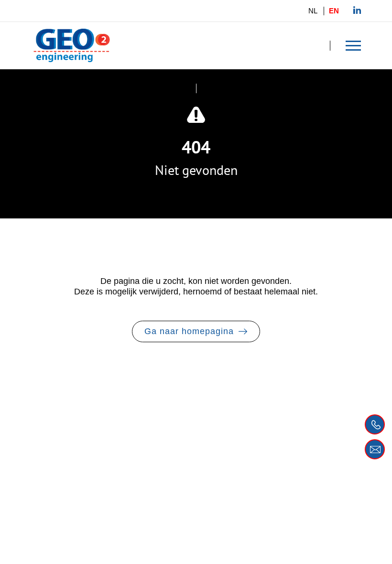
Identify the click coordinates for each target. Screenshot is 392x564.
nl (312, 11)
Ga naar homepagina (189, 331)
